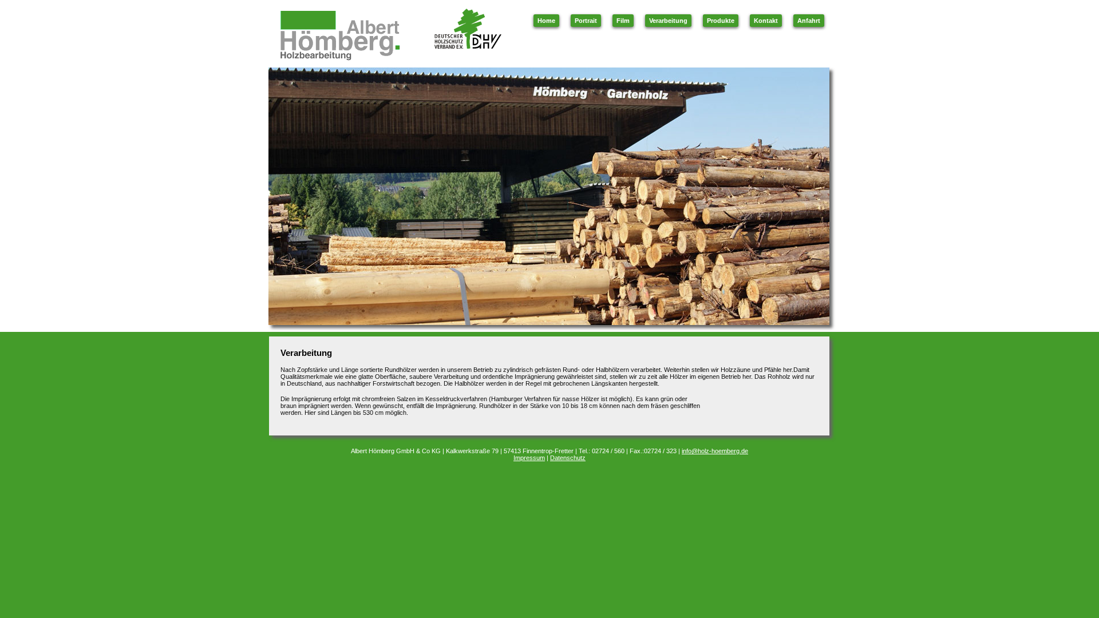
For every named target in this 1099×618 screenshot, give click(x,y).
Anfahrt (808, 20)
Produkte (720, 20)
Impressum (529, 457)
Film (623, 20)
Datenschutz (568, 457)
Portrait (586, 20)
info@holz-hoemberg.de (715, 450)
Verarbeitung (668, 20)
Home (546, 20)
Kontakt (766, 20)
